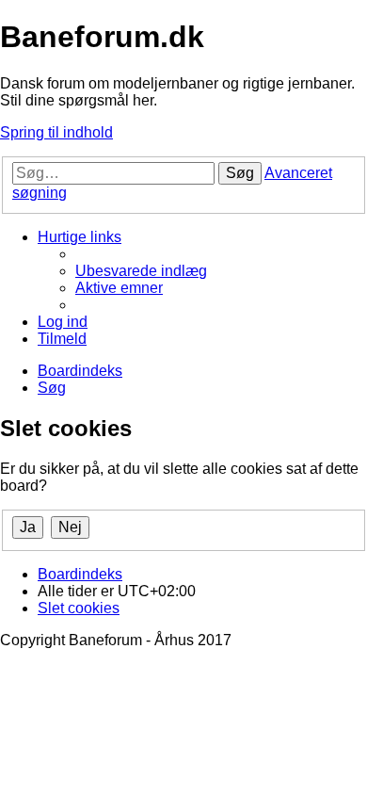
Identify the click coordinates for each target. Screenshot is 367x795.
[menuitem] (141, 271)
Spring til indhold (56, 132)
